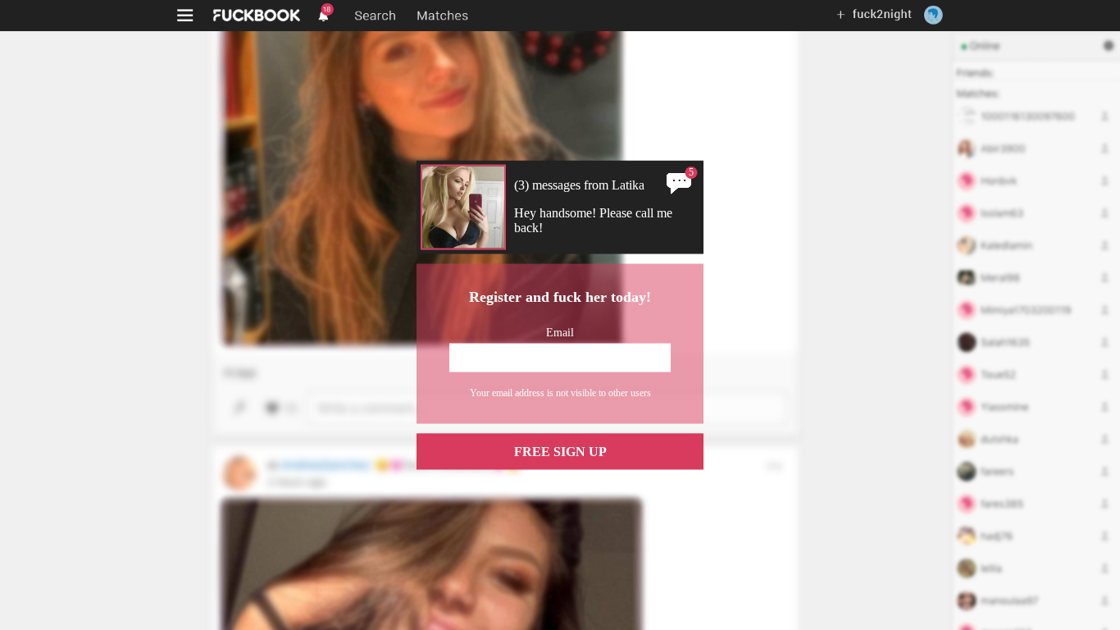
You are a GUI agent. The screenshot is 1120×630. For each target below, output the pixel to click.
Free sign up (560, 451)
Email (560, 332)
